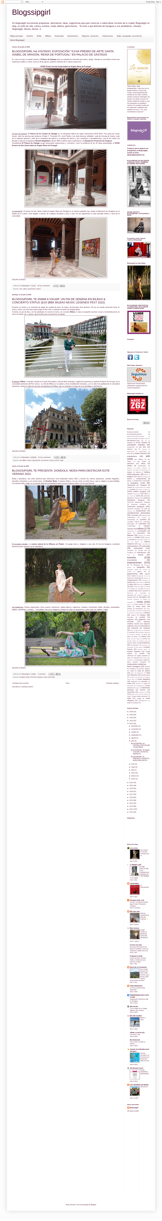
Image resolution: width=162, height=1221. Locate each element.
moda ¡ (129, 604)
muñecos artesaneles (135, 613)
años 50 (129, 453)
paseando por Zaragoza (140, 628)
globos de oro (143, 576)
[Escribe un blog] (56, 286)
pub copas (139, 647)
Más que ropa (135, 911)
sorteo (129, 683)
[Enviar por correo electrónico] (54, 286)
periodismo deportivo (144, 632)
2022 (131, 723)
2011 (131, 812)
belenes (138, 472)
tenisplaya (139, 685)
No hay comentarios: (43, 285)
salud (148, 673)
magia (141, 586)
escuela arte (142, 550)
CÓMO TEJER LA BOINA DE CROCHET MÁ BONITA (144, 933)
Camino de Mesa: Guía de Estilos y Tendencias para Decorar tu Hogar (138, 960)
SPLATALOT (144, 1086)
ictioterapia (137, 578)
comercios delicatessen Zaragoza (138, 502)
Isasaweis (145, 580)
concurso (145, 515)
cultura (25, 289)
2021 (131, 782)
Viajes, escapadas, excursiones (129, 36)
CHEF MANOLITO (136, 986)
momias (129, 608)
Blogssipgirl (31, 12)
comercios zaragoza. (134, 508)
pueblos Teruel (142, 649)
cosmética (143, 519)
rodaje (132, 671)
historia (129, 578)
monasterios (139, 608)
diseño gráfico (144, 539)
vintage (139, 698)
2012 (131, 809)
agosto (133, 738)
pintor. (136, 636)
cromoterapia (131, 526)
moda (45, 677)
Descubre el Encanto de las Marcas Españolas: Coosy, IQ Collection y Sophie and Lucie (139, 948)
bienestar (136, 474)
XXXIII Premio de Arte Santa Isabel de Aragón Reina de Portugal (65, 66)
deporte (130, 535)
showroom (134, 681)
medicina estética (142, 595)
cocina (138, 496)
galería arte (141, 571)
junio (133, 764)
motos (148, 608)
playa (128, 638)
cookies (144, 517)
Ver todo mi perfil (133, 1111)
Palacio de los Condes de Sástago (43, 134)
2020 (131, 785)
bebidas (129, 472)
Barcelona (145, 470)
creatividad (142, 524)
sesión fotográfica (143, 679)
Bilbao (24, 460)
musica (133, 615)
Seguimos (133, 675)
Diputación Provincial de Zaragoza (98, 141)
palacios (147, 626)
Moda (39, 36)
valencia (141, 692)
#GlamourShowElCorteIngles (135, 436)
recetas (142, 653)
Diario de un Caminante (138, 967)
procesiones (134, 645)
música (51, 460)
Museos (147, 613)
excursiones (45, 460)
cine (142, 494)
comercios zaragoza (36, 677)
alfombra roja (132, 449)
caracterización (139, 487)
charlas (129, 493)
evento (140, 555)
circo (148, 493)
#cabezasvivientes (133, 432)
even (128, 555)
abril (133, 770)
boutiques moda (24, 677)
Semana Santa (145, 675)
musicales (130, 617)
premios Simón (131, 643)
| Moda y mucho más (137, 1032)
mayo (133, 767)
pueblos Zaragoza (133, 651)
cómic (145, 508)
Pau (132, 630)
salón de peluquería (137, 673)
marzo (133, 773)
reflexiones (130, 655)
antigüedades (143, 451)
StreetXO (138, 683)
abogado (130, 442)
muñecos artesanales (143, 610)
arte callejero (138, 459)
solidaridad (144, 681)
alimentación (131, 451)
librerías (147, 582)
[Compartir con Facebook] (61, 286)
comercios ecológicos (138, 504)
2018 (131, 791)
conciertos (134, 515)
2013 (131, 806)
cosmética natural (133, 521)
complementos (141, 511)
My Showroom (135, 1040)
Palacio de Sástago (48, 59)
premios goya (143, 641)
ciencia (136, 493)
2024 (131, 717)
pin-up (145, 634)
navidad (142, 617)
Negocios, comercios (90, 36)
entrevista (146, 546)
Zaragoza (136, 702)
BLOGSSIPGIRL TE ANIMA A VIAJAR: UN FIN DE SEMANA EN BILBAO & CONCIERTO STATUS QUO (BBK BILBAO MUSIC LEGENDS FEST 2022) (58, 301)
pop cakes (136, 638)
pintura (38, 289)
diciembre (134, 726)
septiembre (135, 735)
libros (131, 584)
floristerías (137, 565)
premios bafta (131, 641)
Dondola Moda (51, 481)
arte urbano (141, 461)
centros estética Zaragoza (136, 491)
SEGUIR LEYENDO (19, 279)
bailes (137, 470)
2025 (131, 715)
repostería (136, 658)
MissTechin (134, 1006)
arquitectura (132, 456)
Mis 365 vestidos (136, 1016)
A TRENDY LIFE (135, 865)
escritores (130, 550)
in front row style (136, 945)
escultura (130, 552)
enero (133, 779)
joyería (129, 582)
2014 (131, 803)
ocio (139, 626)
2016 (131, 797)
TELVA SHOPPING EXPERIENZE (144, 1072)
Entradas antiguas (112, 683)
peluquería (147, 630)
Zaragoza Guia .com (137, 900)
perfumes (132, 632)
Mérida (145, 599)
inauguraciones (132, 580)
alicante (144, 449)
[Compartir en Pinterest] (64, 286)
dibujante (147, 537)
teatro (146, 683)
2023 (131, 721)
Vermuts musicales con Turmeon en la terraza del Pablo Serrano (144, 1056)
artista (143, 463)
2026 (131, 712)
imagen (146, 578)
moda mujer (51, 677)
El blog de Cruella (136, 956)
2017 (131, 794)
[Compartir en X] (59, 286)
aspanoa (129, 468)
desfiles (137, 537)
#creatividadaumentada (134, 434)
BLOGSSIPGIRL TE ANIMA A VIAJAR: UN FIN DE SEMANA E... (140, 752)
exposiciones (32, 289)
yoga (128, 702)
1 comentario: (41, 674)
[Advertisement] (151, 1154)
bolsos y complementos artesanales (138, 481)
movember (132, 610)
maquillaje (140, 588)
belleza (147, 472)
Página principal (16, 36)
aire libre (142, 447)
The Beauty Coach (136, 1068)
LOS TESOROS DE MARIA (139, 1085)
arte (20, 289)
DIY (128, 541)
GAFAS (129, 571)
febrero (134, 776)
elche (146, 544)
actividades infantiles (136, 445)
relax (128, 658)
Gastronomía (107, 36)
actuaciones (131, 447)
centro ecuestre (143, 489)
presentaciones (144, 643)
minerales (130, 602)
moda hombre (139, 604)
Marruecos (130, 593)
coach (131, 496)
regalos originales (142, 655)
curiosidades (142, 531)
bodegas (145, 476)
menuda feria (131, 597)
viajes (61, 460)
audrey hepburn (142, 468)
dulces (137, 541)
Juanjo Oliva (139, 582)
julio (133, 741)
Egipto (140, 544)
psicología (130, 647)
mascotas (130, 595)
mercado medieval (133, 599)
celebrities (132, 489)
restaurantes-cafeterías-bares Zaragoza (137, 665)
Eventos (30, 36)
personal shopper (135, 634)
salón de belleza (143, 671)
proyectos (145, 645)
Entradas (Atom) (27, 687)
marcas (148, 588)
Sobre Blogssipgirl (17, 40)
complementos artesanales (138, 513)
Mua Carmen (134, 928)
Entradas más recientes (21, 683)
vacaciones (131, 692)
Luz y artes (134, 848)
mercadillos (143, 597)
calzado (129, 487)
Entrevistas (59, 36)
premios (145, 638)
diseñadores (133, 539)
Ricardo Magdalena (42, 141)
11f (146, 440)
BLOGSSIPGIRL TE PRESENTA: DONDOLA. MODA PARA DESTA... (140, 758)
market (131, 591)
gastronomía (132, 574)
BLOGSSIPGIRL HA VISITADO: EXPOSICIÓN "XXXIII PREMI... (140, 745)
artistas (129, 466)
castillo (148, 487)
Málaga (133, 588)
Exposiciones (72, 36)
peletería (138, 630)
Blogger (93, 1205)
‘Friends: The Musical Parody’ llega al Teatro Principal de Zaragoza (139, 904)
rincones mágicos (144, 668)
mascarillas (143, 593)
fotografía (141, 567)
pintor (129, 636)
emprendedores (132, 546)
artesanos (130, 463)
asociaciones (142, 465)
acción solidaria (141, 442)
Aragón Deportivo (141, 453)
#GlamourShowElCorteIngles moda (137, 438)
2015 (131, 800)
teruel (137, 688)
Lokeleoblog (134, 883)
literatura (139, 584)
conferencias (131, 517)
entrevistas (138, 548)
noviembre (135, 729)
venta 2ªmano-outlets (141, 694)
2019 (131, 788)
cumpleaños (130, 531)
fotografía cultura (132, 569)
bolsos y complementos (136, 479)
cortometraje (131, 519)
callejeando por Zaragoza (137, 485)
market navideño (142, 591)
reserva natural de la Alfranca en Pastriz (47, 544)
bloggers (130, 476)
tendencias (130, 685)
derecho (140, 535)
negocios (130, 619)
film (128, 565)
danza (129, 533)
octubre (134, 732)
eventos (131, 557)
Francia (145, 569)
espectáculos (36, 460)
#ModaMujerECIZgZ (133, 440)
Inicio (67, 683)
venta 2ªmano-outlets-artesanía (137, 696)
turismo (57, 460)
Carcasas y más (135, 1034)
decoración (141, 533)
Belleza (48, 36)
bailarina (129, 470)
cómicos (129, 511)
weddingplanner (143, 700)
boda (138, 476)
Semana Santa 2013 (136, 677)
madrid (135, 586)
